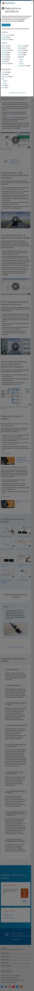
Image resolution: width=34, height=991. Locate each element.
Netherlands (21, 45)
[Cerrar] (32, 3)
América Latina (5, 35)
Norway (20, 48)
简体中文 (5, 81)
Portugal (20, 52)
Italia (3, 61)
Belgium (4, 45)
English (21, 61)
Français (21, 63)
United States (5, 39)
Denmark (4, 48)
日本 (3, 85)
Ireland (3, 59)
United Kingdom (22, 65)
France (3, 57)
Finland (3, 54)
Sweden (20, 54)
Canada (4, 37)
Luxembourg (5, 63)
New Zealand (5, 76)
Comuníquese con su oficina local (17, 92)
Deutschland (5, 50)
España (3, 52)
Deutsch (21, 59)
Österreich (20, 50)
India (3, 74)
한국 (3, 87)
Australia (4, 72)
